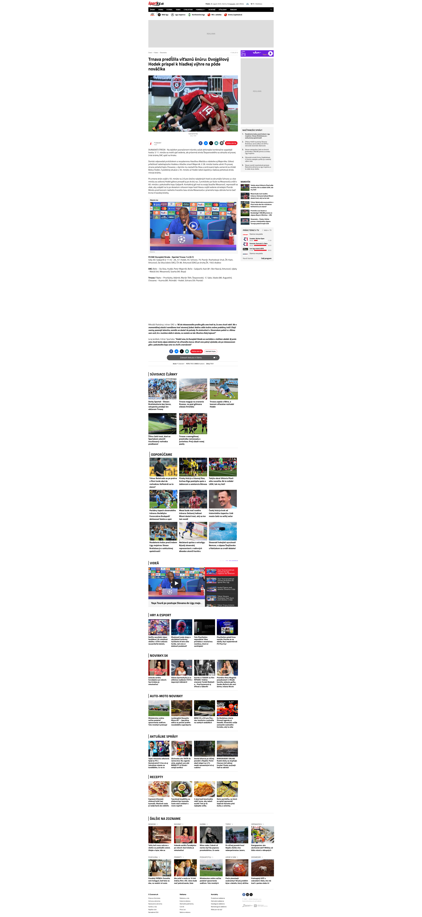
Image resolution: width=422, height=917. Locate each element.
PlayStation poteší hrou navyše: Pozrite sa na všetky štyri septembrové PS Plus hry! (227, 640)
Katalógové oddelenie (218, 904)
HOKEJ (160, 9)
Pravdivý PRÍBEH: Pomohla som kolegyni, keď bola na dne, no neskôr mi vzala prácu (159, 881)
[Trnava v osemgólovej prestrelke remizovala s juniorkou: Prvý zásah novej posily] (193, 423)
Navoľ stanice (248, 258)
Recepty (156, 776)
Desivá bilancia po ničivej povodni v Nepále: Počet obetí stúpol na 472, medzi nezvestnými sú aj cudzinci (204, 763)
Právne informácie (154, 898)
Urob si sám (231, 857)
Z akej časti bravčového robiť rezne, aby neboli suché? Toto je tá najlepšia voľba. (203, 802)
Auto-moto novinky (166, 695)
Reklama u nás (184, 898)
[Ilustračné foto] (193, 103)
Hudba (203, 824)
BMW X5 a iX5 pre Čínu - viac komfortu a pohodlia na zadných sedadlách (204, 720)
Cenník (182, 906)
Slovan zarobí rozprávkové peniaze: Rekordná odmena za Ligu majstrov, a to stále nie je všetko (258, 167)
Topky (228, 824)
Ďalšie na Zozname (165, 818)
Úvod (150, 52)
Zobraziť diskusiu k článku (198, 357)
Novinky (177, 824)
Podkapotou (205, 857)
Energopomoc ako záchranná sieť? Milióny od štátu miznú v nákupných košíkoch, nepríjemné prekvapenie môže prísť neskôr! (262, 848)
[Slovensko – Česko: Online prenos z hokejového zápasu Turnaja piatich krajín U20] (245, 221)
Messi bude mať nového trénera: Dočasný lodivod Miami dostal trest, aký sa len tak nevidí (262, 196)
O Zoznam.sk (153, 894)
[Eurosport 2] (245, 244)
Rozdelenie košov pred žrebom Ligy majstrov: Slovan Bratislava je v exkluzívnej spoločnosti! (257, 136)
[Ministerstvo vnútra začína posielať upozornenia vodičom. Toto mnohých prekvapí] (158, 708)
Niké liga (165, 14)
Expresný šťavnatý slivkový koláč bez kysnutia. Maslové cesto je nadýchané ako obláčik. (158, 802)
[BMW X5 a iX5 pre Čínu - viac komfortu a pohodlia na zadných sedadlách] (204, 708)
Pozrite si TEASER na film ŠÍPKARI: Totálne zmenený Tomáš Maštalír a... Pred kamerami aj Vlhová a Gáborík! (204, 682)
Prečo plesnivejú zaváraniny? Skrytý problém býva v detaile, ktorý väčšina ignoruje (237, 881)
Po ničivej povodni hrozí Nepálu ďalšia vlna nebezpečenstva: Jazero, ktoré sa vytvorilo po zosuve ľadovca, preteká (237, 848)
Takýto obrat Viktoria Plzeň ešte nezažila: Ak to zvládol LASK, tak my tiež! (262, 187)
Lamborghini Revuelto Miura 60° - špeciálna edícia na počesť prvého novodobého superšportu (181, 721)
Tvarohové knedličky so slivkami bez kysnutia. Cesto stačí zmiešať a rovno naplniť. (180, 802)
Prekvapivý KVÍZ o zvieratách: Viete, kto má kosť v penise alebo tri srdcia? (261, 881)
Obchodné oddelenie (217, 901)
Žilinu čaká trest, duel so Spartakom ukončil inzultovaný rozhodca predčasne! (159, 440)
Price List (183, 909)
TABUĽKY (233, 9)
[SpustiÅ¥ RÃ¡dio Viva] (257, 52)
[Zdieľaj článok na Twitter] (211, 143)
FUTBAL (169, 9)
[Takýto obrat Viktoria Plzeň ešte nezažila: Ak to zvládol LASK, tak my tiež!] (245, 187)
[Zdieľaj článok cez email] (216, 143)
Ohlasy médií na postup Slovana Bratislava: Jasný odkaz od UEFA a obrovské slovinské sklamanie (256, 143)
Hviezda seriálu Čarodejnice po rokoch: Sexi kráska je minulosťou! (157, 681)
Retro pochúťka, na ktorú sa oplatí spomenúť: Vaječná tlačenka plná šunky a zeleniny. (227, 802)
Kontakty (214, 894)
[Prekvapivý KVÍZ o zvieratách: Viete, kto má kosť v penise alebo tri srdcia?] (262, 867)
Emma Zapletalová (235, 14)
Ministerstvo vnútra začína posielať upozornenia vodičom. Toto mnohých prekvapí (157, 721)
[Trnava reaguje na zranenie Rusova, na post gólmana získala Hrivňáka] (193, 389)
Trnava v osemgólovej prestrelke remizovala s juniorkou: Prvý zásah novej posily (191, 440)
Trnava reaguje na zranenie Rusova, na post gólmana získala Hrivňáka (191, 404)
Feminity (178, 857)
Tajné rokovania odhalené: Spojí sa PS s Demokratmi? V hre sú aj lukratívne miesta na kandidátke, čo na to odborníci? (158, 763)
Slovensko (163, 52)
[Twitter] (251, 894)
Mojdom (152, 824)
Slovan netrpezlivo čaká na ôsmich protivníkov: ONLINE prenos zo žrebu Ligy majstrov (257, 151)
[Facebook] (243, 894)
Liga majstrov (180, 14)
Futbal (156, 52)
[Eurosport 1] (245, 239)
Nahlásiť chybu (211, 351)
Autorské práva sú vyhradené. (252, 901)
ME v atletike (216, 14)
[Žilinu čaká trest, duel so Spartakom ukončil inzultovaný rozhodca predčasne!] (162, 423)
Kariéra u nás (152, 906)
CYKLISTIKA (188, 9)
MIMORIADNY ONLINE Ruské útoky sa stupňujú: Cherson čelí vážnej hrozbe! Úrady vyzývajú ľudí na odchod (227, 763)
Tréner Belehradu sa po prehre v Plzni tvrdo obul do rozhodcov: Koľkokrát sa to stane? (262, 204)
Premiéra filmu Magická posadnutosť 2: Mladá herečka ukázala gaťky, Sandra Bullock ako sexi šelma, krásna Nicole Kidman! (226, 682)
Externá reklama (185, 901)
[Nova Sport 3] (245, 249)
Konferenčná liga (198, 14)
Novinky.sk (159, 655)
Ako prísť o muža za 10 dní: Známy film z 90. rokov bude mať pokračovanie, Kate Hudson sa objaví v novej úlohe (185, 881)
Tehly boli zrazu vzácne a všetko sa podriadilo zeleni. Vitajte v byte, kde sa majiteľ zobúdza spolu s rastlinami (159, 848)
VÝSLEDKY (223, 9)
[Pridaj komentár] (222, 143)
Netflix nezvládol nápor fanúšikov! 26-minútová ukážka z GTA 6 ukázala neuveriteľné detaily (158, 640)
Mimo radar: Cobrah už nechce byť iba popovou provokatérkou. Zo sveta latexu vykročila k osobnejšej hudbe (209, 848)
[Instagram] (247, 894)
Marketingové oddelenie (218, 906)
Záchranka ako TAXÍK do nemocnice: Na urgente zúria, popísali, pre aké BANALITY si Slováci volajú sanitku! (181, 763)
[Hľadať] (271, 9)
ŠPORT (152, 9)
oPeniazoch (256, 824)
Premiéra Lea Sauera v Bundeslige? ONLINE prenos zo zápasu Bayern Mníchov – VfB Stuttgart (261, 213)
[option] (160, 856)
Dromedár (256, 857)
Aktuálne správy (164, 736)
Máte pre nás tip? (216, 909)
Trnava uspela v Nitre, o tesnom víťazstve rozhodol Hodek (222, 404)
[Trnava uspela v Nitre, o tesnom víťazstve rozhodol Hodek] (224, 389)
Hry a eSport (160, 615)
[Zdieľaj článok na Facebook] (201, 143)
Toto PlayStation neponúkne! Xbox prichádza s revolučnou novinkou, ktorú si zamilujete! (203, 641)
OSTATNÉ (211, 9)
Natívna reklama (185, 912)
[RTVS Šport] (245, 234)
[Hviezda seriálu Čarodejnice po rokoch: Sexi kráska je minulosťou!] (158, 668)
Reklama (183, 894)
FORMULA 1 (200, 9)
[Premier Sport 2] (245, 254)
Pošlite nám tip (231, 143)
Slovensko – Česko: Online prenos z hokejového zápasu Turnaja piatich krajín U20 (261, 221)
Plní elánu (153, 857)
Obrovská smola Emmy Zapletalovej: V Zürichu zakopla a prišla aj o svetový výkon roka (258, 159)
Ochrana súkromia (154, 901)
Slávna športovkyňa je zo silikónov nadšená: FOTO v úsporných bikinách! (181, 680)
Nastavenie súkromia (155, 904)
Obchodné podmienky (187, 904)
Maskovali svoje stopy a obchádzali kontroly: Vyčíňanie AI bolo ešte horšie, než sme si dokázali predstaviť (181, 641)
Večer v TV (267, 230)
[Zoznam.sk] (248, 906)
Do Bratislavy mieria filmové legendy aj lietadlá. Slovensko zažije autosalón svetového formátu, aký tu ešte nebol (227, 722)
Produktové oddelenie (218, 898)
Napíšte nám (152, 909)
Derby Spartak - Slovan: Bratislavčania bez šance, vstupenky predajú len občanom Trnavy (159, 405)
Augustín (232, 4)
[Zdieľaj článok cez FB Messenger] (206, 143)
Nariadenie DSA (153, 912)
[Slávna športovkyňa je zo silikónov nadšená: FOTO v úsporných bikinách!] (181, 668)
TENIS (178, 9)
